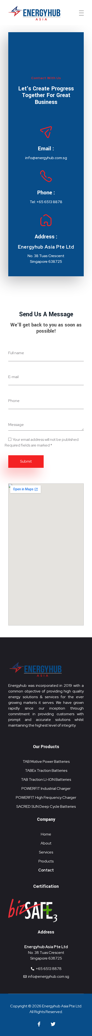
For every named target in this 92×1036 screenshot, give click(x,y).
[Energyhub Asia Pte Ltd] (35, 13)
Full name (16, 352)
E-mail (13, 376)
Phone (14, 400)
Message (16, 424)
